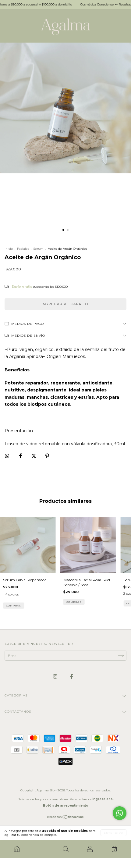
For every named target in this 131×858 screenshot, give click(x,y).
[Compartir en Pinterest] (47, 456)
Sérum (38, 249)
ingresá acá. (103, 799)
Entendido (113, 832)
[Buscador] (65, 848)
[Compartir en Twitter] (34, 456)
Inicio (9, 249)
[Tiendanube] (66, 817)
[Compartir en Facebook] (21, 456)
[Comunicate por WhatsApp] (119, 813)
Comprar (13, 605)
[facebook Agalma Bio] (71, 676)
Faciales (23, 249)
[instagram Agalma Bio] (56, 676)
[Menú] (41, 848)
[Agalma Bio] (17, 848)
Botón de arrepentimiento (65, 806)
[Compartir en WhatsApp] (7, 455)
